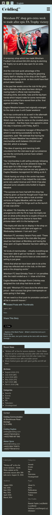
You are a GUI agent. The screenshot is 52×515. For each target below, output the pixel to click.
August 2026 (10, 372)
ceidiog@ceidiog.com (12, 431)
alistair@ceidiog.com (12, 443)
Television (9, 403)
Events (7, 395)
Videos (30, 495)
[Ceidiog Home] (3, 3)
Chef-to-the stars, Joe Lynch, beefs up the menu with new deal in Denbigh (26, 337)
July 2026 (9, 374)
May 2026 (9, 379)
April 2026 (9, 382)
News (5, 313)
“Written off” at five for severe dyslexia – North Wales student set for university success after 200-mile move (26, 352)
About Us (31, 485)
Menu (48, 9)
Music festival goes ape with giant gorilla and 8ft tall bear (25, 362)
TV (7, 3)
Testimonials (32, 492)
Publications (32, 490)
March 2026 (10, 384)
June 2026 (9, 377)
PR (12, 3)
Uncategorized (11, 405)
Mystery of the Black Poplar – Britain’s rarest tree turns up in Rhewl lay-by (24, 333)
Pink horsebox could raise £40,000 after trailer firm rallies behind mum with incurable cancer (25, 357)
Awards (8, 393)
